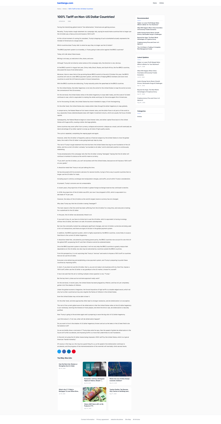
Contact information (87, 419)
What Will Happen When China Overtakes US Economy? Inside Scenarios (147, 74)
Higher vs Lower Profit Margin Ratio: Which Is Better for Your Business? (148, 64)
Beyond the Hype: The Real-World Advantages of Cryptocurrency (148, 92)
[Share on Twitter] (59, 351)
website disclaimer (117, 419)
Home (155, 3)
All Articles (136, 419)
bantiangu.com (65, 3)
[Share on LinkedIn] (69, 351)
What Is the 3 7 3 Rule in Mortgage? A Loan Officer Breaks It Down (69, 391)
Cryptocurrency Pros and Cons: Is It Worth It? (148, 100)
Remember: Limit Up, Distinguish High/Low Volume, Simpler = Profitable (94, 380)
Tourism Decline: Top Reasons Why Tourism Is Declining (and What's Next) (119, 391)
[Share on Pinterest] (74, 351)
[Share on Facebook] (64, 351)
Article (161, 3)
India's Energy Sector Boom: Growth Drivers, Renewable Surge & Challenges (149, 83)
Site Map (128, 419)
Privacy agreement (103, 419)
